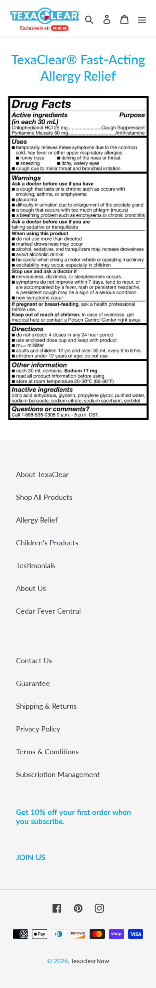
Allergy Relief (37, 519)
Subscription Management (58, 774)
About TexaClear (42, 474)
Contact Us (34, 660)
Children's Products (47, 542)
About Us (31, 588)
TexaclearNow (90, 960)
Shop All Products (44, 497)
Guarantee (33, 683)
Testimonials (35, 565)
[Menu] (142, 18)
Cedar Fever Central (48, 610)
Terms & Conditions (47, 751)
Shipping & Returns (46, 706)
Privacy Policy (38, 728)
